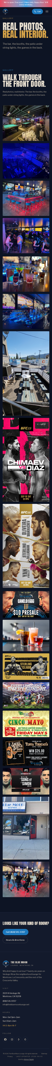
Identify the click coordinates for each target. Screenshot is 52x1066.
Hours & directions (15, 940)
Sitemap (44, 1054)
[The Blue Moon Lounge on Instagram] (12, 1039)
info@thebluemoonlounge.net (16, 1004)
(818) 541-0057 (9, 1001)
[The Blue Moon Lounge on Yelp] (18, 1039)
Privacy (10, 1056)
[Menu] (47, 11)
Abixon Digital (29, 1059)
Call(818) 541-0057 (15, 932)
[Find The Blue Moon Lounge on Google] (25, 1039)
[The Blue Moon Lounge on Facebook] (5, 1039)
